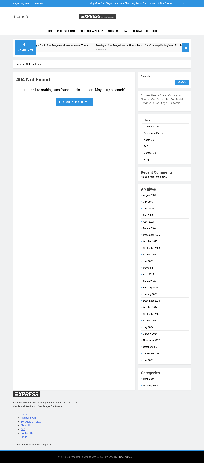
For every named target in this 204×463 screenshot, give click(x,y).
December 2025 (151, 234)
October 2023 (150, 347)
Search (145, 76)
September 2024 (151, 314)
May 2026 (148, 215)
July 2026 (148, 202)
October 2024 (150, 307)
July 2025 (148, 261)
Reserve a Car (66, 31)
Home (49, 31)
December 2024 (151, 300)
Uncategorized (150, 385)
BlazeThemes (125, 457)
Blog (155, 31)
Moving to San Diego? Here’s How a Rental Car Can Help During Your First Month (134, 45)
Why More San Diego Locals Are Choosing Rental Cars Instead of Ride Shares (131, 3)
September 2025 (151, 248)
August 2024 (149, 320)
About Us (113, 31)
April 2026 (148, 221)
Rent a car (148, 379)
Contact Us (140, 31)
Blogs (24, 436)
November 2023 (151, 340)
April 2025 (148, 274)
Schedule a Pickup (91, 31)
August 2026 (149, 195)
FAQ (126, 31)
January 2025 (150, 294)
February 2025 (150, 287)
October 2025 (150, 241)
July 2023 (148, 360)
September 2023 (151, 353)
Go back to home (74, 102)
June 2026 (148, 208)
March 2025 (149, 281)
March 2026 (149, 228)
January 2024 (150, 333)
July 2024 (148, 327)
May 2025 (148, 267)
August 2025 (149, 254)
